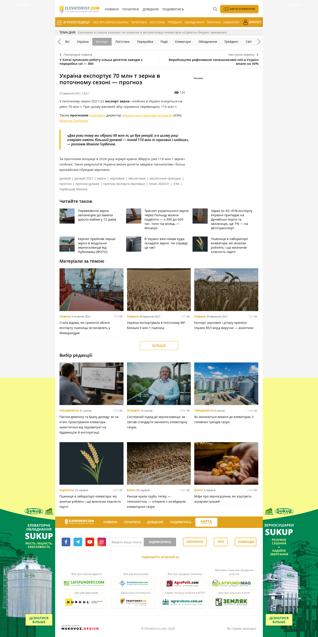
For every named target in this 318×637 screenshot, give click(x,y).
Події (164, 42)
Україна (83, 42)
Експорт (102, 42)
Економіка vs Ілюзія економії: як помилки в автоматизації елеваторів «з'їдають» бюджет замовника (152, 32)
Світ (249, 42)
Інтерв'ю (133, 411)
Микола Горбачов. (74, 120)
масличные (137, 178)
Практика (214, 22)
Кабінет (255, 22)
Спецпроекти (69, 411)
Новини (65, 316)
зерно (101, 178)
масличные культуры (165, 178)
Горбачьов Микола (73, 189)
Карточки (66, 490)
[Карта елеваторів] (206, 522)
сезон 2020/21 (159, 184)
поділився (97, 115)
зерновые (117, 178)
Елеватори (231, 22)
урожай (65, 178)
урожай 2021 (83, 178)
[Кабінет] (221, 522)
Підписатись (160, 542)
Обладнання (194, 22)
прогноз (65, 184)
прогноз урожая (87, 184)
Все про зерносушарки (110, 22)
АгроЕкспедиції (76, 22)
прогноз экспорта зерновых (124, 184)
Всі (67, 42)
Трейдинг (174, 22)
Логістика (157, 22)
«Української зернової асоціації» (147, 115)
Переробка (139, 22)
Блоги (131, 490)
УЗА (176, 184)
